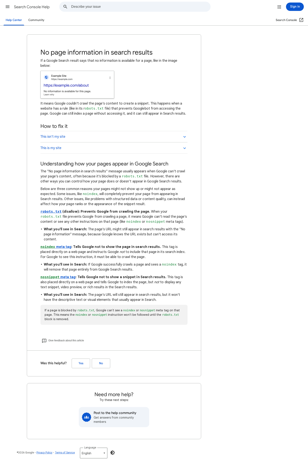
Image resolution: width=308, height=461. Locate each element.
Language (90, 447)
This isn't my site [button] (52, 137)
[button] (8, 7)
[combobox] (140, 7)
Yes (81, 363)
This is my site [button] (50, 148)
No (101, 363)
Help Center (14, 20)
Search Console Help (32, 7)
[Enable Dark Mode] (112, 453)
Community (36, 20)
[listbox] (93, 453)
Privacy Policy (44, 452)
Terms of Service (65, 452)
